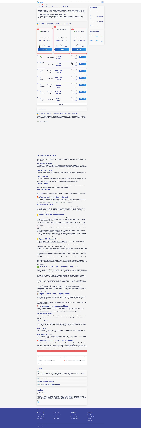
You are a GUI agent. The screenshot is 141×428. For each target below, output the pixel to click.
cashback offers (40, 193)
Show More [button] (61, 104)
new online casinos (40, 167)
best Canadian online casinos (50, 200)
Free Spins (39, 244)
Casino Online (39, 4)
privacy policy (35, 422)
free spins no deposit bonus (81, 191)
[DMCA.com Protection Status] (41, 409)
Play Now (62, 49)
